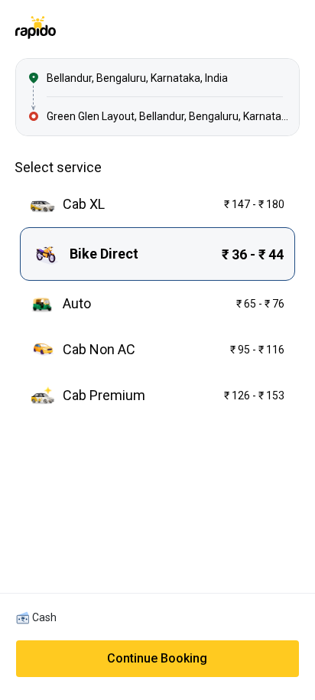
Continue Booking (157, 658)
